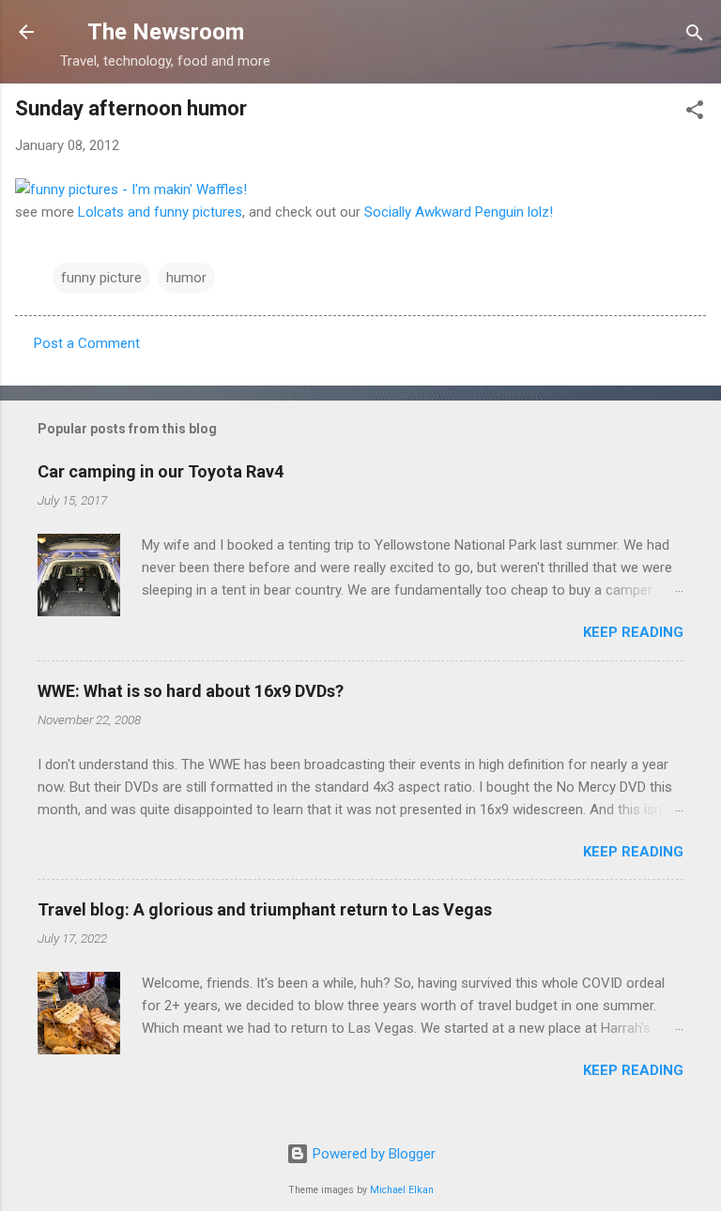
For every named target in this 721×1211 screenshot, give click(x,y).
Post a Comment (87, 343)
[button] (694, 111)
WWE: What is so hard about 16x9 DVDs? (191, 691)
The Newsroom (165, 32)
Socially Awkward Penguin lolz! (458, 212)
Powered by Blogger (372, 1153)
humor (186, 277)
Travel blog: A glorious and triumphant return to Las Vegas (265, 909)
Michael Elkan (402, 1190)
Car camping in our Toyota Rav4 (161, 471)
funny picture (101, 277)
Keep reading (633, 632)
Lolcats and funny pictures (160, 212)
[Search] (694, 34)
